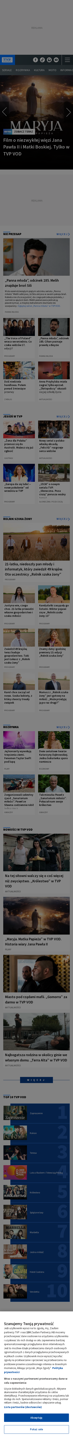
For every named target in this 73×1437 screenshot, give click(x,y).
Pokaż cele (36, 1429)
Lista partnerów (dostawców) (23, 1407)
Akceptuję (36, 1417)
